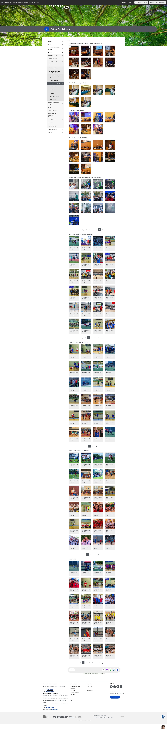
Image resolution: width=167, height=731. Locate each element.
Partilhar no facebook (117, 669)
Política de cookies (34, 2)
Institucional (80, 8)
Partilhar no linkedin (114, 669)
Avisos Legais (110, 717)
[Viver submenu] (97, 5)
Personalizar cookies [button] (126, 2)
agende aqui (55, 709)
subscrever (114, 697)
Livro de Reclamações (47, 716)
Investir (105, 8)
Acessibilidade (96, 715)
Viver (93, 8)
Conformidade (103, 715)
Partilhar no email (103, 669)
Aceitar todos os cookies (141, 2)
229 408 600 (50, 689)
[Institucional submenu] (85, 5)
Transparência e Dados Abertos (100, 717)
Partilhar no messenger (107, 669)
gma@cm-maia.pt (50, 707)
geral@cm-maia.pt (50, 691)
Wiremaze (122, 716)
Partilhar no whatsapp (110, 669)
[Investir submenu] (109, 5)
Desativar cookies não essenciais (157, 2)
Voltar (72, 670)
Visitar (118, 8)
